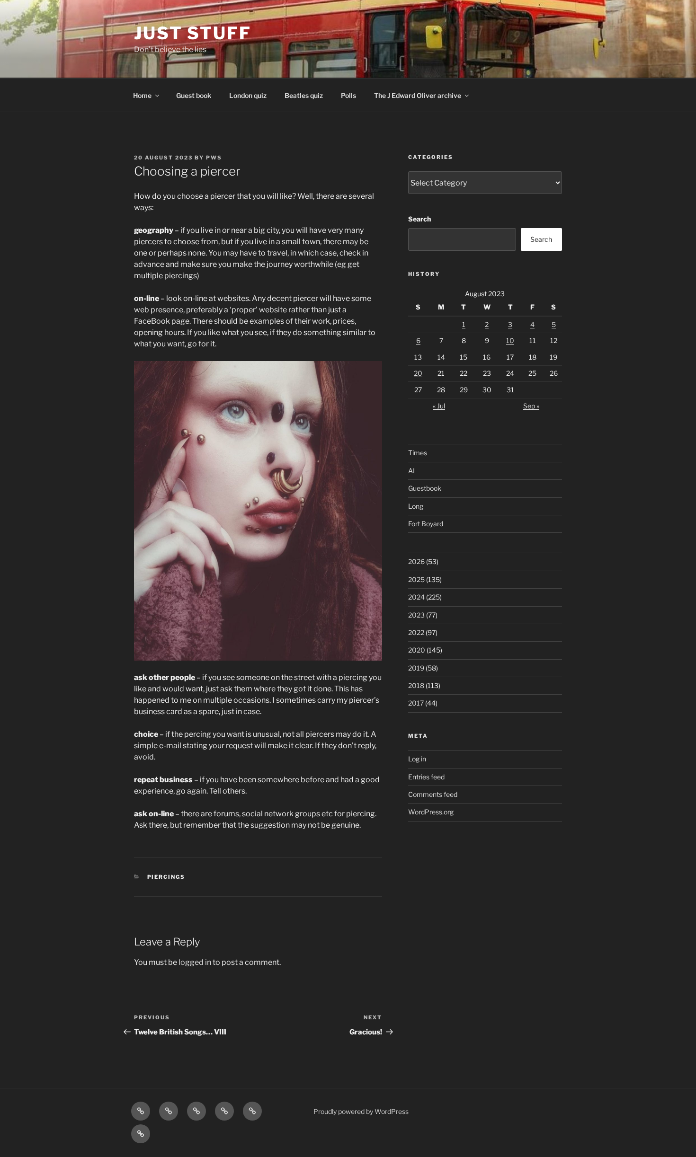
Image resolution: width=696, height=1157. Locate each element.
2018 (416, 685)
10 (510, 340)
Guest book (193, 95)
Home (142, 95)
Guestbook (424, 488)
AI (411, 471)
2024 (416, 597)
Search (419, 219)
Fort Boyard (425, 524)
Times (417, 453)
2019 (416, 668)
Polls (348, 95)
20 (418, 373)
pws (214, 157)
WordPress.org (431, 812)
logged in (194, 962)
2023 (416, 615)
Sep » (531, 406)
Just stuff (192, 33)
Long (415, 506)
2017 (416, 703)
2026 (416, 561)
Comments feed (432, 794)
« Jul (439, 406)
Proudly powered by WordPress (361, 1111)
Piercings (166, 877)
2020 (416, 650)
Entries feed (426, 777)
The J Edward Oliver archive (417, 95)
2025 (416, 579)
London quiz (248, 95)
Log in (417, 759)
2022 (416, 632)
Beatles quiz (304, 95)
